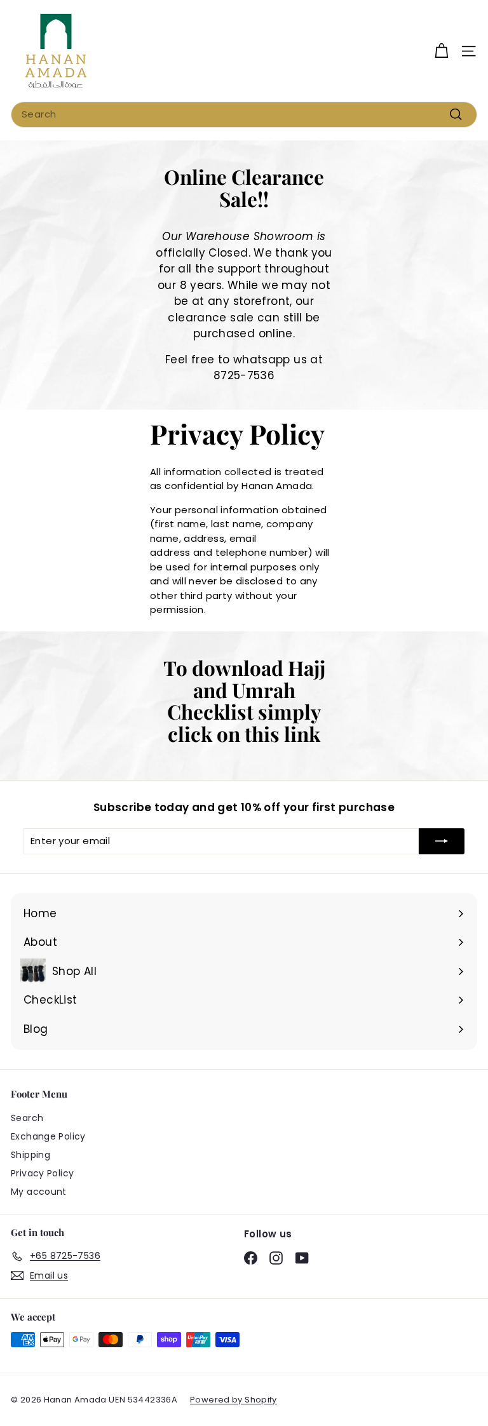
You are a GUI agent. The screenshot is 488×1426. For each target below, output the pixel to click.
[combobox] (244, 115)
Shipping (30, 1154)
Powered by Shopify (233, 1400)
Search (27, 1118)
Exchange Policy (48, 1136)
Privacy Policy (42, 1173)
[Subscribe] (441, 841)
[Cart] (441, 51)
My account (39, 1191)
